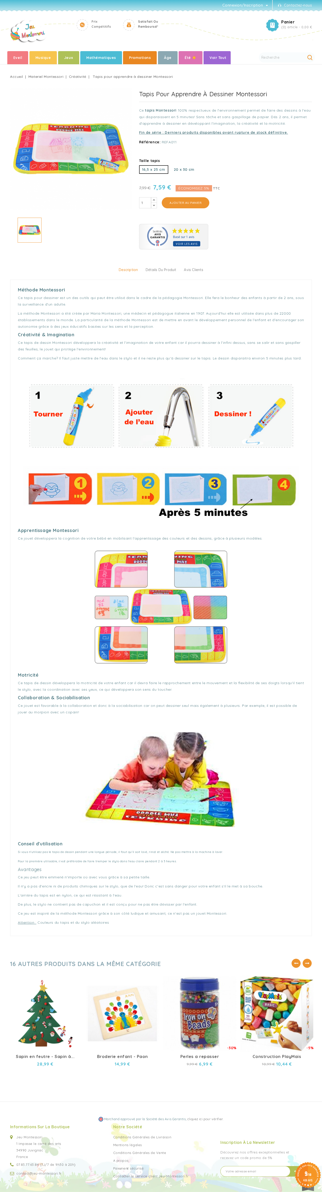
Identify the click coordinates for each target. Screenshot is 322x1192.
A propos (121, 1160)
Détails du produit (161, 270)
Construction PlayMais (277, 1056)
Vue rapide (73, 977)
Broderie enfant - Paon (122, 1056)
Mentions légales (127, 1145)
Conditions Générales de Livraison (142, 1137)
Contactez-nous (298, 5)
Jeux (68, 57)
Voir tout (218, 57)
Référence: (150, 142)
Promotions (140, 57)
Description (128, 270)
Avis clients (193, 270)
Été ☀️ (190, 57)
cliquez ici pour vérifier (205, 1119)
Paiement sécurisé (128, 1168)
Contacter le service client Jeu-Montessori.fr (151, 1176)
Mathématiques (101, 57)
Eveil (17, 57)
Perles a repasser (199, 1056)
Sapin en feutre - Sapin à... (45, 1056)
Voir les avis (186, 244)
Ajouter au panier (186, 203)
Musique (43, 57)
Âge (168, 57)
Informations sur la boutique (40, 1126)
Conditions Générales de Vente (139, 1153)
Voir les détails (73, 986)
